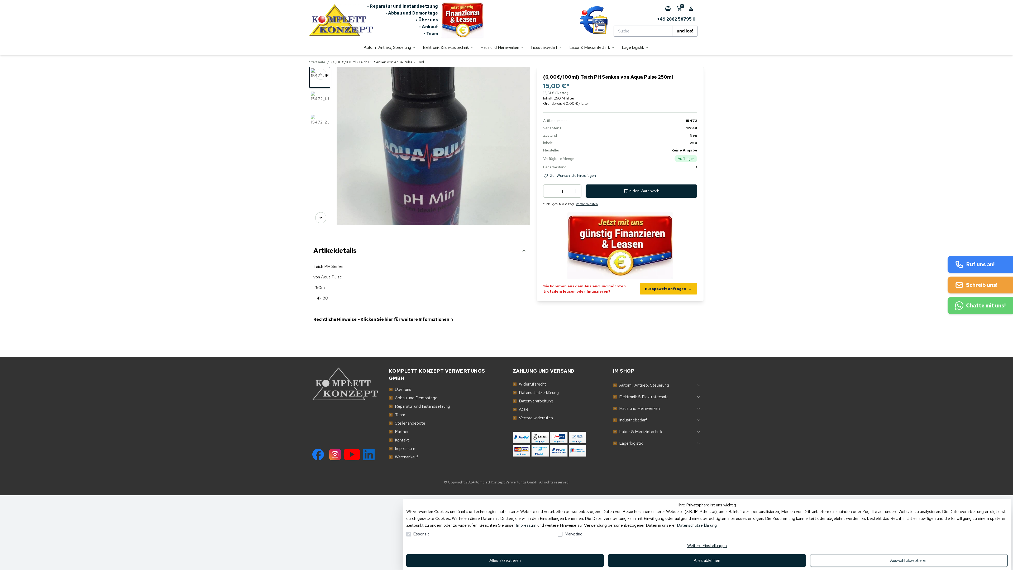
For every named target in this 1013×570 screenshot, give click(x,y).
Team (431, 33)
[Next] (321, 217)
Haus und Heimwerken (636, 408)
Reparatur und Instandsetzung (402, 6)
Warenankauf (403, 457)
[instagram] (335, 454)
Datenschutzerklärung (697, 525)
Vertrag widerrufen (533, 418)
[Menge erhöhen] (576, 191)
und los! (685, 31)
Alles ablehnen (707, 560)
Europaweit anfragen (668, 288)
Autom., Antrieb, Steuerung (641, 385)
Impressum (526, 525)
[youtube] (352, 454)
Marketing (573, 534)
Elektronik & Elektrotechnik (640, 397)
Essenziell (422, 534)
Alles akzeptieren (505, 560)
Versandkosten (587, 204)
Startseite (317, 62)
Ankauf (428, 27)
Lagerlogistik (628, 443)
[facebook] (318, 454)
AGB (520, 409)
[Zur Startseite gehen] (338, 20)
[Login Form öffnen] (691, 8)
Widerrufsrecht (529, 384)
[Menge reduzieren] (548, 191)
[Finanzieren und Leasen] (462, 20)
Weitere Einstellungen (707, 545)
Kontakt (399, 440)
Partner (399, 431)
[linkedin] (369, 454)
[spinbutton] (562, 191)
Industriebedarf (630, 420)
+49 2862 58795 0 (676, 19)
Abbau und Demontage (411, 13)
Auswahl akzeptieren (909, 560)
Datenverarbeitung (533, 401)
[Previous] (321, 74)
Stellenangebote (407, 423)
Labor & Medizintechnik (637, 431)
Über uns (427, 20)
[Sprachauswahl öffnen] (668, 8)
